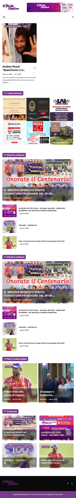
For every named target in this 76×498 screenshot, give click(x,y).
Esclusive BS (8, 26)
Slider (25, 26)
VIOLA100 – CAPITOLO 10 (28, 225)
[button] (72, 384)
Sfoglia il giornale (20, 163)
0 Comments (27, 198)
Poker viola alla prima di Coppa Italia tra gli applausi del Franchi (42, 241)
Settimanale (9, 163)
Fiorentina (18, 26)
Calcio (44, 419)
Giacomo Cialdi (7, 74)
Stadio (30, 163)
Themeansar (59, 494)
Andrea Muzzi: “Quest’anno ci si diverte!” (12, 70)
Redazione (7, 198)
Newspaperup (48, 494)
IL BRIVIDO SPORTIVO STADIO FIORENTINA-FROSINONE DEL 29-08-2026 (28, 193)
